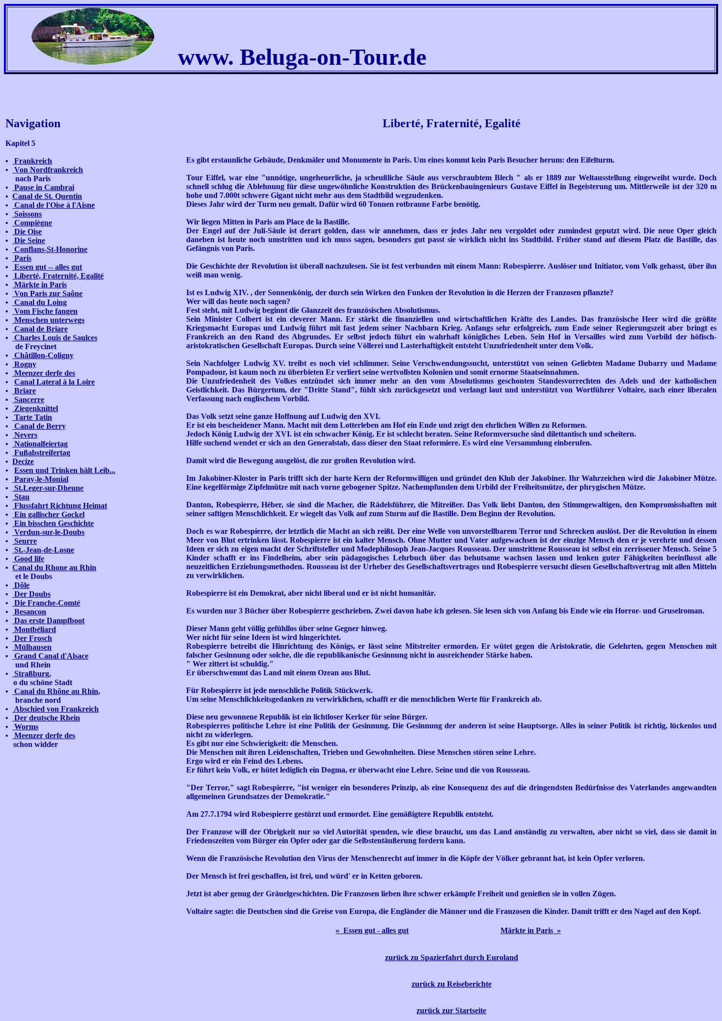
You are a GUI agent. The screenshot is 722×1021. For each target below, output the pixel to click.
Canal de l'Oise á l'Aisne (53, 205)
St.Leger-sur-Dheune (47, 488)
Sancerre (28, 399)
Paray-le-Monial (40, 479)
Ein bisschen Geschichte (53, 523)
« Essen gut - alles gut (372, 930)
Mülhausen (32, 647)
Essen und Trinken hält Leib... (64, 470)
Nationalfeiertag (40, 444)
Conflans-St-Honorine (49, 249)
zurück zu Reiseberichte (452, 984)
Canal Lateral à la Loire (54, 382)
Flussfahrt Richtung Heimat (59, 505)
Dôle (20, 585)
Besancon (29, 611)
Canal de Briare (40, 329)
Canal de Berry (39, 426)
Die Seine (28, 240)
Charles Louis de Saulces (54, 337)
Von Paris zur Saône (47, 293)
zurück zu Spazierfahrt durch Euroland (451, 957)
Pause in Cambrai (43, 187)
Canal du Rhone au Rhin (54, 567)
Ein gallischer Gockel (48, 514)
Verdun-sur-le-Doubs (48, 532)
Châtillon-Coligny (43, 355)
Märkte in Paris (39, 284)
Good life (28, 558)
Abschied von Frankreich (55, 709)
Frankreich (32, 161)
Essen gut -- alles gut (47, 267)
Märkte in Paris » (530, 930)
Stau (20, 497)
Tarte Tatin (32, 417)
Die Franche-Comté (46, 603)
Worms (25, 726)
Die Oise (27, 231)
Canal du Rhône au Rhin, (56, 691)
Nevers (24, 435)
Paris (21, 258)
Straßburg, (31, 673)
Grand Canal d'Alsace (50, 656)
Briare (24, 390)
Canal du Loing (39, 302)
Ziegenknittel (35, 408)
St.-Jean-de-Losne (43, 550)
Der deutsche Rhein (46, 718)
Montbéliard (34, 629)
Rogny (24, 364)
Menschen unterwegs (48, 320)
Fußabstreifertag (41, 452)
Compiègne (32, 223)
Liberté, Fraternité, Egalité (58, 276)
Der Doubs (31, 594)
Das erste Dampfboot (48, 620)
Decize (23, 461)
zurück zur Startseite (451, 1010)
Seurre (24, 541)
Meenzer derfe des (43, 373)
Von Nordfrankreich (47, 170)
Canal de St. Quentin (47, 196)
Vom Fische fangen (45, 311)
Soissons (27, 214)
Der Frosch (32, 638)
